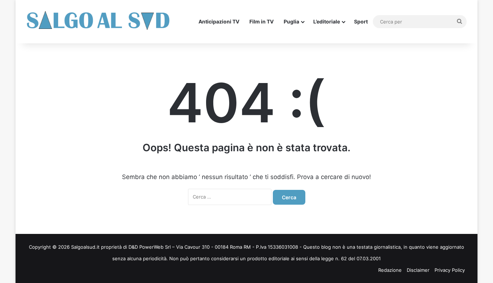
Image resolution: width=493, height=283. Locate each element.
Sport (361, 21)
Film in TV (261, 21)
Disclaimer (418, 270)
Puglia (291, 21)
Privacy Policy (450, 270)
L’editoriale (326, 21)
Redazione (390, 270)
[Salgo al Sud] (98, 21)
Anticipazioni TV (218, 21)
